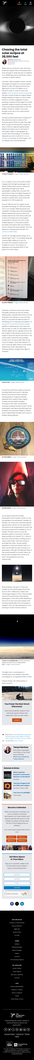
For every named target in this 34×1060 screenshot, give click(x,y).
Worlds (28, 738)
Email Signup (17, 971)
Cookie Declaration (17, 1053)
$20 (11, 841)
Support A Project (17, 990)
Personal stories (10, 736)
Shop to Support (17, 993)
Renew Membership (17, 986)
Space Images (17, 950)
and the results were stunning (18, 93)
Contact (17, 978)
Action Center (17, 968)
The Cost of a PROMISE (21, 793)
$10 (22, 837)
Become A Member (17, 975)
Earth (14, 734)
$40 (22, 841)
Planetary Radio (17, 947)
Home (15, 741)
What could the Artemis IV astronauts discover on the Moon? (21, 774)
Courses (17, 956)
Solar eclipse (19, 736)
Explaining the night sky (23, 734)
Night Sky (17, 929)
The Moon (17, 738)
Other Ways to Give (17, 999)
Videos (17, 953)
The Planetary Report (17, 960)
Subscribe (17, 888)
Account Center (9, 1034)
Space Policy (17, 932)
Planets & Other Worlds (17, 923)
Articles (21, 741)
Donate (17, 720)
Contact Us (19, 1034)
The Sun (23, 738)
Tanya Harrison (20, 747)
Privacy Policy (25, 890)
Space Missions (17, 926)
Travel (17, 996)
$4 (11, 837)
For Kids (17, 935)
